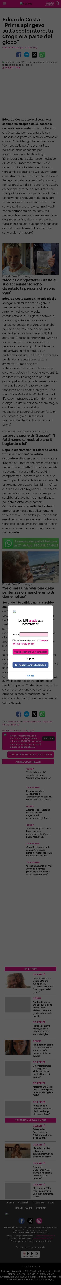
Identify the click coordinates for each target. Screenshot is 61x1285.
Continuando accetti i (30, 642)
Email (16, 634)
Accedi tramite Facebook (32, 665)
